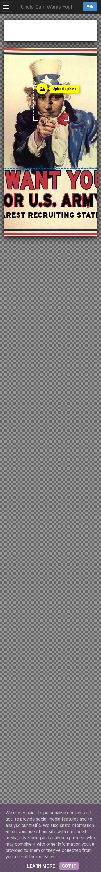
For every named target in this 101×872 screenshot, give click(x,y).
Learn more (41, 866)
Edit (89, 6)
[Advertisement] (50, 29)
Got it (69, 866)
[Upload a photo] (42, 88)
